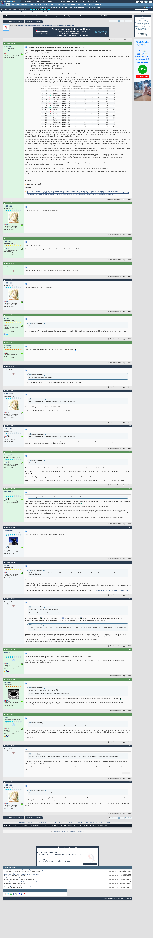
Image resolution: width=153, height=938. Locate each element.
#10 (130, 425)
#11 (130, 451)
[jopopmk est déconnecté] (13, 694)
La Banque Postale (48, 861)
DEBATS (81, 823)
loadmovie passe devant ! (12, 878)
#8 (130, 366)
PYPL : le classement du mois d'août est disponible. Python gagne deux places (28, 870)
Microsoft (45, 4)
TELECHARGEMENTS (56, 823)
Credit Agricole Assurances (52, 854)
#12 (130, 488)
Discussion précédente (60, 831)
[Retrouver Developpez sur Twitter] (147, 7)
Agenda (38, 11)
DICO (98, 7)
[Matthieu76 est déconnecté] (13, 217)
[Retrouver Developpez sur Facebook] (149, 7)
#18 (130, 714)
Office (84, 4)
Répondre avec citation (114, 199)
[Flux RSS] (144, 7)
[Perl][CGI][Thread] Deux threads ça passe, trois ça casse (21, 886)
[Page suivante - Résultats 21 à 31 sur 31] (123, 21)
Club (95, 1)
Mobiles (91, 4)
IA (35, 4)
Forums (28, 1)
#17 (130, 679)
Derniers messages (6, 11)
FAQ (44, 1)
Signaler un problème (34, 21)
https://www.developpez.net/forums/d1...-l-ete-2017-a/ (110, 590)
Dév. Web (57, 4)
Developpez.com (118, 898)
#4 (130, 263)
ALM (39, 4)
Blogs (50, 1)
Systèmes (98, 4)
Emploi (74, 1)
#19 (130, 745)
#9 (130, 390)
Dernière (127, 21)
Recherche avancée (146, 11)
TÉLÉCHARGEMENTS (71, 7)
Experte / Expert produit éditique (49, 860)
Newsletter (65, 1)
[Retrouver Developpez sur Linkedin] (151, 7)
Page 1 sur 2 (114, 20)
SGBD (79, 4)
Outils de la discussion (115, 40)
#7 (130, 342)
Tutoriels (36, 1)
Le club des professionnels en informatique (25, 16)
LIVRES (61, 7)
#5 (130, 279)
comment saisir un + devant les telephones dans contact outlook (24, 882)
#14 (130, 562)
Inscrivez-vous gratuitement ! (40, 9)
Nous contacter (108, 898)
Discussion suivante (75, 831)
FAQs (40, 823)
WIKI (93, 7)
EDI (64, 4)
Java (51, 4)
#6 (130, 315)
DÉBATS (88, 7)
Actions (15, 11)
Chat (56, 1)
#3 (130, 238)
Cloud (31, 4)
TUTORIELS (40, 7)
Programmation (71, 4)
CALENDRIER (99, 823)
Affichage (126, 40)
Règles (48, 11)
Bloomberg (34, 177)
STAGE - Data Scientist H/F (47, 852)
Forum (8, 16)
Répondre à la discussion (13, 22)
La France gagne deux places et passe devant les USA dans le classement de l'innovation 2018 (46, 25)
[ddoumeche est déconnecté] (13, 541)
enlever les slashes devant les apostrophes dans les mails (21, 874)
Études (82, 1)
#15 (130, 598)
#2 (130, 203)
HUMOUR (104, 7)
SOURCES (81, 7)
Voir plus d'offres (90, 864)
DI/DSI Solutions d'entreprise (19, 4)
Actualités (44, 16)
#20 (130, 782)
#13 (130, 527)
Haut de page (127, 898)
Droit (89, 1)
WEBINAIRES (53, 7)
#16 (130, 649)
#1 (130, 43)
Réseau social (24, 11)
